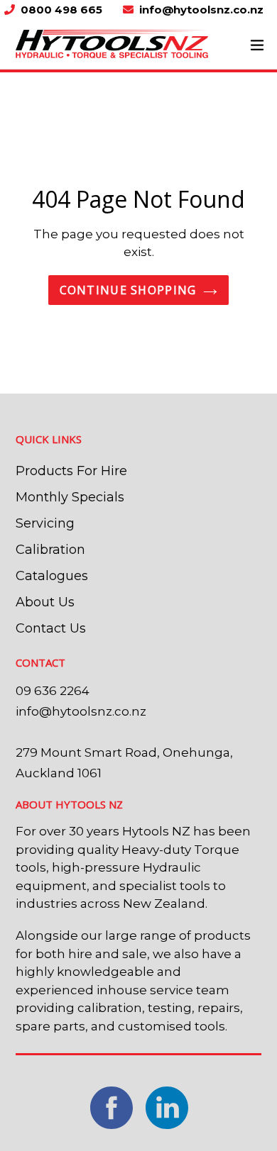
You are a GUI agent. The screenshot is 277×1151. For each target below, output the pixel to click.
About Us (45, 602)
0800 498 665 (63, 9)
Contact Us (51, 628)
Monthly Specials (70, 497)
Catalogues (52, 576)
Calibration (50, 549)
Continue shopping (128, 290)
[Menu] (257, 44)
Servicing (45, 523)
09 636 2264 (52, 691)
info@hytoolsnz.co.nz (201, 9)
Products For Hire (71, 471)
